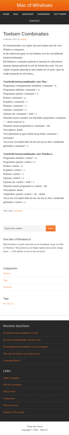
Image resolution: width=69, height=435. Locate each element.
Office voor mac (10, 405)
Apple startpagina (11, 378)
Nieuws (6, 273)
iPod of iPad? (9, 391)
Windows (10, 304)
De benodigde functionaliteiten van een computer (25, 347)
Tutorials (18, 211)
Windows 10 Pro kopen (13, 412)
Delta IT (44, 430)
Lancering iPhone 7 (12, 360)
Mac (4, 304)
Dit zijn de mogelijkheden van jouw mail (21, 340)
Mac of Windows (34, 5)
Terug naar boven (35, 426)
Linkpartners (9, 398)
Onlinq (23, 39)
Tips (5, 280)
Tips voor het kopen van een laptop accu (21, 353)
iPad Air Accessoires (12, 384)
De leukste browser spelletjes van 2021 (20, 333)
